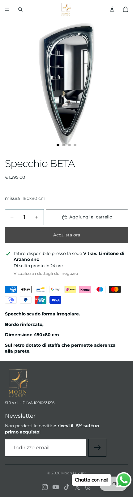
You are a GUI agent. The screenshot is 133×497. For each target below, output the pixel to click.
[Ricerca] (20, 9)
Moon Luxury (73, 473)
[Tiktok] (66, 487)
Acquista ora (66, 235)
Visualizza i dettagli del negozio (46, 273)
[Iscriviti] (97, 448)
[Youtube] (55, 487)
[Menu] (7, 9)
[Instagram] (45, 487)
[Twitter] (77, 487)
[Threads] (88, 487)
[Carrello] (125, 9)
